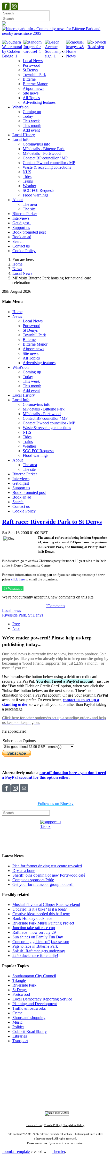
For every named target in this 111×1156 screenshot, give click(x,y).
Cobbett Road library (29, 1031)
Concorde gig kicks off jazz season (40, 941)
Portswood (21, 994)
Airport (78, 1086)
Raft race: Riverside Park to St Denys (52, 521)
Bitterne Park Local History (51, 1063)
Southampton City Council (34, 976)
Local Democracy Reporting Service (42, 999)
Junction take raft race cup (33, 928)
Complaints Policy (73, 1125)
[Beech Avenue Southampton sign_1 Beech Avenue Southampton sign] (56, 56)
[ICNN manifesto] (55, 1112)
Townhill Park (43, 1072)
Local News (22, 273)
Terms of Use (34, 1125)
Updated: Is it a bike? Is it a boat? (39, 909)
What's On (85, 1063)
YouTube (43, 1099)
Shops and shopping (28, 1017)
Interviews (66, 1086)
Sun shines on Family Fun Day (37, 937)
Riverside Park (24, 985)
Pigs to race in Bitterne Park (35, 946)
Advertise (30, 1058)
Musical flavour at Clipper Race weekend (46, 904)
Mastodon (91, 1094)
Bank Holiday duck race (32, 918)
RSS (58, 1099)
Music (17, 1022)
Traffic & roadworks (29, 1008)
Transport (20, 1041)
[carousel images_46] (77, 47)
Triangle (19, 980)
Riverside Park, (15, 615)
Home (17, 264)
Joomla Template (16, 1151)
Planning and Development (34, 1003)
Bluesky (73, 1094)
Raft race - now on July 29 (34, 932)
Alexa (69, 1099)
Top (56, 1050)
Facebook (37, 1094)
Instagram (56, 1094)
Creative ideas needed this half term (41, 914)
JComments (55, 606)
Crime (17, 1013)
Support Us (49, 1058)
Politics (18, 1027)
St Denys (35, 615)
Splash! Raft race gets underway (38, 951)
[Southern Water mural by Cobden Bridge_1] (12, 56)
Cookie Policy (52, 1125)
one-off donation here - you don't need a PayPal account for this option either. (54, 775)
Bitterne (78, 1072)
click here (18, 579)
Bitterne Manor (63, 1072)
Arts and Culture (38, 1086)
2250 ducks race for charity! (35, 955)
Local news (11, 610)
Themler (58, 1151)
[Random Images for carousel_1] (34, 51)
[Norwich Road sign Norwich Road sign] (98, 47)
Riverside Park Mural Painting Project (43, 923)
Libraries (19, 1036)
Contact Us (71, 1058)
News (17, 269)
